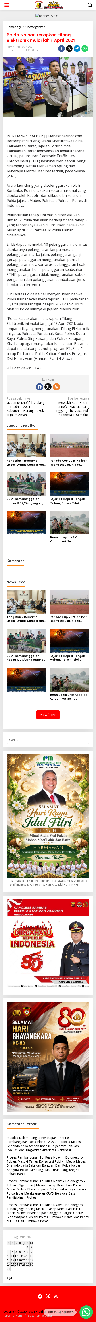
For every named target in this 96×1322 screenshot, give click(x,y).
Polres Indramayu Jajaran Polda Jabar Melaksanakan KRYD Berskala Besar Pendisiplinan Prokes (46, 1193)
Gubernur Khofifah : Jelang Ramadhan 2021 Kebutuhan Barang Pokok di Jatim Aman (25, 406)
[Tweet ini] (69, 48)
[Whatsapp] (84, 48)
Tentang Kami (13, 1315)
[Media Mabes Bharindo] (49, 5)
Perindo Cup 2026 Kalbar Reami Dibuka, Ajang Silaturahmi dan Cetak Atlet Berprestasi (68, 463)
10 (8, 1256)
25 (12, 1264)
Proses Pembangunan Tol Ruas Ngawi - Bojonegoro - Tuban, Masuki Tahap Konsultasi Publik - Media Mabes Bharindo (46, 1161)
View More (48, 715)
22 (27, 1260)
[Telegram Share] (77, 48)
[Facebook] (39, 386)
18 (12, 1260)
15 (27, 1256)
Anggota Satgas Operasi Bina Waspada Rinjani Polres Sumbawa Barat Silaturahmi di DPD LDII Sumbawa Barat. (48, 1217)
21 (24, 1260)
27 (20, 1264)
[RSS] (56, 386)
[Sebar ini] (61, 48)
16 (31, 1256)
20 (20, 1260)
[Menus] (6, 5)
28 (24, 1264)
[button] (86, 1312)
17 (8, 1260)
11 (12, 1256)
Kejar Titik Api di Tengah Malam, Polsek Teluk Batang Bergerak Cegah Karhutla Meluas (68, 501)
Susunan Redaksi (40, 1315)
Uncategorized (15, 50)
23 (31, 1260)
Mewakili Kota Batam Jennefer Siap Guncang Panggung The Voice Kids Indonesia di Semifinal (71, 406)
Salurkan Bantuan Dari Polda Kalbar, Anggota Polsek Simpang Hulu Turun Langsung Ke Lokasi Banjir (44, 1169)
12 (16, 1256)
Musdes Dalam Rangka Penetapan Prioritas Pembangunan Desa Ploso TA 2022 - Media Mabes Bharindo (44, 1142)
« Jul (10, 1277)
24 (8, 1264)
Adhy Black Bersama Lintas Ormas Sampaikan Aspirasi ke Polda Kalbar (25, 463)
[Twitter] (48, 386)
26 (16, 1264)
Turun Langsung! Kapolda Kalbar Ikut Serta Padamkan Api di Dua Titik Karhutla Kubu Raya (69, 539)
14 (24, 1256)
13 (20, 1256)
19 (16, 1260)
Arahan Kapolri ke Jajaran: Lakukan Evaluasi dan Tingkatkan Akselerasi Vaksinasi (43, 1148)
